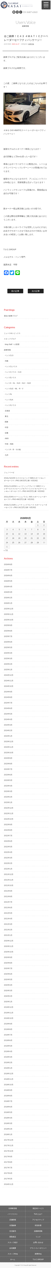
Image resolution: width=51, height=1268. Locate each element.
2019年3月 (8, 1057)
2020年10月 (8, 952)
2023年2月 (8, 797)
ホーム (12, 1259)
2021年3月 (8, 924)
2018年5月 (8, 1112)
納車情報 (31, 44)
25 (13, 543)
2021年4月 (8, 919)
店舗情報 (12, 1220)
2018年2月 (8, 1129)
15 (38, 534)
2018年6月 (8, 1107)
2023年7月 (8, 769)
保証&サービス (38, 1208)
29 (38, 543)
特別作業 (38, 1225)
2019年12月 (8, 1007)
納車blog (38, 1254)
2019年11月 (8, 1013)
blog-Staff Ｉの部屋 (12, 344)
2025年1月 (8, 670)
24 (7, 543)
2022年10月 (8, 819)
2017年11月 (8, 1146)
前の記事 (15, 291)
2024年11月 (8, 681)
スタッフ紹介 (13, 1242)
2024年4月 (8, 719)
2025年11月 (8, 614)
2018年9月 (8, 1090)
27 (25, 543)
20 (25, 538)
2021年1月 (8, 935)
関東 (6, 422)
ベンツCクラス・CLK (13, 372)
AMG (7, 438)
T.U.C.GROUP (38, 1259)
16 (44, 534)
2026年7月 (8, 570)
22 (38, 538)
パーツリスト (13, 1214)
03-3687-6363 (30, 12)
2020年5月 (8, 980)
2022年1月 (8, 869)
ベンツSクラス (10, 405)
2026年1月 (8, 603)
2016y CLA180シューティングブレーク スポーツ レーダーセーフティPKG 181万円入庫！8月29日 (25, 506)
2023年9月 (8, 758)
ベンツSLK (9, 400)
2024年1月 (8, 736)
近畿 (6, 433)
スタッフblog (13, 1254)
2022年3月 (8, 858)
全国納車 (12, 1225)
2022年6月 (8, 841)
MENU (46, 5)
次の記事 (36, 291)
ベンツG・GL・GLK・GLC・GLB (18, 383)
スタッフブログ (10, 339)
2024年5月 (8, 714)
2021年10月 (8, 885)
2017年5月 (8, 1179)
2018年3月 (8, 1123)
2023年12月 (8, 742)
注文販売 (12, 1231)
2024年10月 (8, 686)
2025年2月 (8, 664)
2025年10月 (8, 620)
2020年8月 (8, 963)
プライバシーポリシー (38, 1248)
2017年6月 (8, 1173)
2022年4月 (8, 852)
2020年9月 (8, 957)
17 (7, 538)
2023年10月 (8, 753)
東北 (6, 416)
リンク (38, 1237)
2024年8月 (8, 697)
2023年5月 (8, 780)
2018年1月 (8, 1134)
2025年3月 (8, 659)
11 (13, 534)
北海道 (7, 411)
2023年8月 (8, 764)
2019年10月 (8, 1018)
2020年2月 (8, 996)
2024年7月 (8, 703)
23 (44, 538)
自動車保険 (38, 1231)
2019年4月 (8, 1051)
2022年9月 (8, 825)
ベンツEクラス (10, 378)
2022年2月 (8, 863)
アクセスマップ (38, 1220)
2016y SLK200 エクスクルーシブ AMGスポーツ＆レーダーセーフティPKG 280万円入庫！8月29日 (25, 479)
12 (19, 534)
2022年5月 (8, 847)
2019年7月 (8, 1035)
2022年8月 (8, 830)
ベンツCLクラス (11, 367)
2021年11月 (8, 880)
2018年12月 (8, 1074)
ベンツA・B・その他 (13, 450)
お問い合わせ (38, 1242)
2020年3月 (8, 991)
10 (7, 534)
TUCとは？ (38, 1214)
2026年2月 (8, 598)
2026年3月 (8, 592)
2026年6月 (8, 576)
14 (32, 534)
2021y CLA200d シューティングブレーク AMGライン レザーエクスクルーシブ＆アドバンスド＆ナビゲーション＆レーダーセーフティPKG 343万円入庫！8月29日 (25, 488)
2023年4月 (8, 786)
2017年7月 (8, 1168)
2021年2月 (8, 930)
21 (32, 538)
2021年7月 (8, 902)
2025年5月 (8, 647)
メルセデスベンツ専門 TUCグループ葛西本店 (20, 5)
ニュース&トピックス (12, 333)
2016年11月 (8, 1184)
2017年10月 (8, 1151)
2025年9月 (8, 625)
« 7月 (6, 550)
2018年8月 (8, 1096)
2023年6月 (8, 775)
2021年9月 (8, 891)
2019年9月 (8, 1024)
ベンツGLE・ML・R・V (14, 389)
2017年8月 (8, 1162)
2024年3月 (8, 725)
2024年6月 (8, 708)
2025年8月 (8, 631)
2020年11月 (8, 946)
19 (19, 538)
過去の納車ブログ (11, 316)
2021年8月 (8, 897)
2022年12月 (8, 808)
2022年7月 (8, 836)
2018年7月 (8, 1101)
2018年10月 (8, 1085)
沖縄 (6, 361)
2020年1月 (8, 1002)
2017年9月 (8, 1157)
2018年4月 (8, 1118)
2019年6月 (8, 1040)
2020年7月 (8, 968)
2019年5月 (8, 1046)
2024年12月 (8, 675)
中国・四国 (9, 444)
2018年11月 (8, 1079)
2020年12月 (8, 941)
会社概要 (12, 1248)
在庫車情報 (12, 1208)
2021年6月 (8, 908)
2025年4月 (8, 653)
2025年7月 (8, 636)
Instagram (17, 12)
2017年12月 (8, 1140)
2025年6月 (8, 642)
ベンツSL (8, 394)
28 (32, 543)
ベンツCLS (9, 355)
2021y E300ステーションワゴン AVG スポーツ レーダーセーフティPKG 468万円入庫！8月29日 (25, 498)
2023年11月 (8, 747)
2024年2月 (8, 730)
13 (25, 534)
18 (13, 538)
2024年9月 (8, 692)
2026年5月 (8, 581)
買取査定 (12, 1237)
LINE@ (14, 12)
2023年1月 (8, 802)
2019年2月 (8, 1063)
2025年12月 (8, 609)
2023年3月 (8, 791)
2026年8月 (8, 564)
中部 (6, 427)
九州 (6, 455)
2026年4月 (8, 587)
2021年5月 (8, 913)
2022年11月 (8, 813)
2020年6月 (8, 974)
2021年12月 (8, 874)
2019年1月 (8, 1068)
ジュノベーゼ (9, 473)
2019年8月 (8, 1029)
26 (19, 543)
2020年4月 (8, 985)
